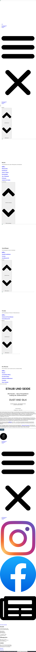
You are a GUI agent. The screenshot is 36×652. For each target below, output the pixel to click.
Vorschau (3, 256)
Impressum (1, 648)
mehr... (3, 166)
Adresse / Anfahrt (5, 172)
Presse (3, 27)
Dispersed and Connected (25, 425)
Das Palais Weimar (5, 376)
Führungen (4, 178)
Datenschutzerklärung (24, 651)
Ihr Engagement (4, 25)
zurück (2, 429)
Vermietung (3, 26)
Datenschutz (2, 649)
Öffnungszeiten (5, 168)
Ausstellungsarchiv (5, 258)
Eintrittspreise (4, 170)
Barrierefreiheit (5, 174)
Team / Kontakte (5, 382)
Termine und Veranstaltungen (7, 316)
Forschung (4, 380)
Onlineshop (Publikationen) (7, 378)
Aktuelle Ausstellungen (6, 254)
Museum (3, 372)
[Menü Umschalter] (0, 105)
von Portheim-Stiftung (6, 374)
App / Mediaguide (5, 176)
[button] (18, 65)
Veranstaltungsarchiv (6, 318)
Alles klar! (19, 651)
